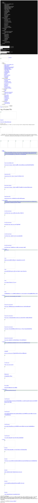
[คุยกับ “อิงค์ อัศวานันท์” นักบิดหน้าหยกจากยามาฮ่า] (9, 469)
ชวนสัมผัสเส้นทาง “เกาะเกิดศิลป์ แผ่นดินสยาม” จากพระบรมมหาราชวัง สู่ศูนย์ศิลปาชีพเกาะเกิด (21, 293)
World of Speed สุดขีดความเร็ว (9, 64)
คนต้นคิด (5, 13)
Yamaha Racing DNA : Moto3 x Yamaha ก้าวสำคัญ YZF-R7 (14, 176)
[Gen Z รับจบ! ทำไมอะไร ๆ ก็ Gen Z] (9, 279)
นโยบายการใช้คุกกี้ (13, 501)
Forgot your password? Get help (4, 49)
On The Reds (6, 12)
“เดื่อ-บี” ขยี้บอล (6, 9)
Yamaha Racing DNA (7, 68)
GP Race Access (6, 5)
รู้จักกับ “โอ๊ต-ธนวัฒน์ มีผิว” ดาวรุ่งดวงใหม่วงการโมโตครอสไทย (15, 449)
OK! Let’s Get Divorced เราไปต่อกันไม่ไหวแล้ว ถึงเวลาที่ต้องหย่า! (15, 353)
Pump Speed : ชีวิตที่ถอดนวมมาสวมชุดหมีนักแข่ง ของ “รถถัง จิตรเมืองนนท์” (17, 306)
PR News (3, 43)
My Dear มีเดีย (6, 34)
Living (5, 29)
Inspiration (3, 33)
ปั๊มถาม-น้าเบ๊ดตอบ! (7, 14)
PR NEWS (5, 447)
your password (12, 47)
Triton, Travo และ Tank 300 (8, 364)
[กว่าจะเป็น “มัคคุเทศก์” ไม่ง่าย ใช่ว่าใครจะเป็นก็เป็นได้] (9, 434)
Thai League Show (7, 11)
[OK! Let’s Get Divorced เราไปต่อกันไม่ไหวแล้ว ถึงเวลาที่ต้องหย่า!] (9, 350)
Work (5, 89)
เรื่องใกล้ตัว (6, 25)
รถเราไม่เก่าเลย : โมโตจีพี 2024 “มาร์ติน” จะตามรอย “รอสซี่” (15, 247)
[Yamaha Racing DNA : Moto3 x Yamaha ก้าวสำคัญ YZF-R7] (9, 173)
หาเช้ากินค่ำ (6, 19)
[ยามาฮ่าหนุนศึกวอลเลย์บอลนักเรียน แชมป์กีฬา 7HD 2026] (9, 480)
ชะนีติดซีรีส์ (6, 38)
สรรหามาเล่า (6, 83)
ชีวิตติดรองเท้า (6, 36)
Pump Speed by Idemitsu (7, 8)
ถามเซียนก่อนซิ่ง (6, 10)
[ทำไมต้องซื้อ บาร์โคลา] (9, 373)
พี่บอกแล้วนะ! (6, 24)
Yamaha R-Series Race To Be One (9, 6)
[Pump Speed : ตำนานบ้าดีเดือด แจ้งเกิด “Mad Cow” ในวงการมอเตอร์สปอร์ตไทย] (9, 326)
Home (3, 2)
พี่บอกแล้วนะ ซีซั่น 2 (7, 18)
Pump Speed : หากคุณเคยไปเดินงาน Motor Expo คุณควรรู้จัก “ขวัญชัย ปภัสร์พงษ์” (18, 317)
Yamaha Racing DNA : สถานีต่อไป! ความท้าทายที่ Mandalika (14, 198)
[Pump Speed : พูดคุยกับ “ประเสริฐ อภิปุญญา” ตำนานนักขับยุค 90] (9, 337)
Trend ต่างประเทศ (7, 42)
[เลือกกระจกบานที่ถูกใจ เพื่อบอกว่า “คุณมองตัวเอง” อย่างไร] (9, 257)
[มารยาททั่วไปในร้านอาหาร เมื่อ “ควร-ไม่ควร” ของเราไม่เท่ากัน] (9, 268)
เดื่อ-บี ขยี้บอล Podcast (7, 81)
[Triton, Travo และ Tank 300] (9, 361)
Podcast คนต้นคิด (4, 17)
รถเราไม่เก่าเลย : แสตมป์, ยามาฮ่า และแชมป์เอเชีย (13, 235)
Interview (3, 30)
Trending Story (4, 40)
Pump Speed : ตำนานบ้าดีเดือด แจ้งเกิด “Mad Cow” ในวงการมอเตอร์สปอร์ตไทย (18, 328)
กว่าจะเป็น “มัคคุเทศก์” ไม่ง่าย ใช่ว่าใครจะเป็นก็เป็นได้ (13, 437)
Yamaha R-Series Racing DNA (8, 7)
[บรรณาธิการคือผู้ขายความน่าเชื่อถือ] (9, 384)
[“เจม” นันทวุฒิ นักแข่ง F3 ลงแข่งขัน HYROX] (9, 491)
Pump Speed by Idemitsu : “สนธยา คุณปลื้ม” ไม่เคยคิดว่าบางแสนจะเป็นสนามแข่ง (18, 187)
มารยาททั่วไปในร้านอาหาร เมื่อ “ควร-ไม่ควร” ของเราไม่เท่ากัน (15, 271)
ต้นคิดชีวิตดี (6, 16)
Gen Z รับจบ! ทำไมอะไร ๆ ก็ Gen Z (10, 282)
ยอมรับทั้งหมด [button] (7, 501)
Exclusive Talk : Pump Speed (8, 31)
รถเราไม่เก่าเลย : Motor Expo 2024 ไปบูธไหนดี (12, 224)
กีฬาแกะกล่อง (6, 15)
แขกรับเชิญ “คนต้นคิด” (7, 27)
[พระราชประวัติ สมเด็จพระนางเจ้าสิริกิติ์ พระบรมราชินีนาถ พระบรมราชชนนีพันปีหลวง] (9, 423)
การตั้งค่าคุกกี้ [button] (2, 501)
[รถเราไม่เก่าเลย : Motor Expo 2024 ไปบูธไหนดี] (9, 221)
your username (12, 46)
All (4, 152)
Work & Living (4, 28)
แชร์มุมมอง (6, 39)
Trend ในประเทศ (6, 41)
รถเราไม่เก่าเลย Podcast (7, 82)
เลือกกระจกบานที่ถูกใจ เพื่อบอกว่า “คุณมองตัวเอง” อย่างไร (14, 260)
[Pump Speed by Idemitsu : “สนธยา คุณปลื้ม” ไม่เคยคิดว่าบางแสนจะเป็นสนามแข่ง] (9, 184)
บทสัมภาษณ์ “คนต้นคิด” (8, 32)
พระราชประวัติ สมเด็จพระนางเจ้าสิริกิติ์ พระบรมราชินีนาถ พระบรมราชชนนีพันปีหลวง (19, 426)
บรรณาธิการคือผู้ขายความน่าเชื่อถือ (10, 387)
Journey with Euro (7, 4)
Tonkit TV (4, 63)
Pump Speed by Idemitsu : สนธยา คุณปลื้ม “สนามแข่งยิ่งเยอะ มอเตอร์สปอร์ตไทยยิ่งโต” (19, 164)
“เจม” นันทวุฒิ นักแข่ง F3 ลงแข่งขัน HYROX (12, 494)
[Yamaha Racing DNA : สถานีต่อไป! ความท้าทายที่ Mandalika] (9, 195)
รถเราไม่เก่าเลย (6, 37)
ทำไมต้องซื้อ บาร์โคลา (8, 376)
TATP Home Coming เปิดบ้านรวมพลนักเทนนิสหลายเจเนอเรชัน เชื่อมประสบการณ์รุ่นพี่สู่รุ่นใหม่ (20, 460)
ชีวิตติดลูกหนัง (6, 35)
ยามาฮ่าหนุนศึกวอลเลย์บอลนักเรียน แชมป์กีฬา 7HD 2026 (14, 483)
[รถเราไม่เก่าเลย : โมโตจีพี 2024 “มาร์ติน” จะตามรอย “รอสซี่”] (9, 244)
